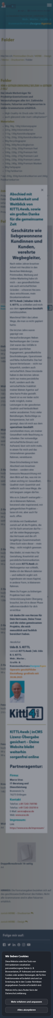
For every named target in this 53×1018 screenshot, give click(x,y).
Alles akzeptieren (26, 1010)
